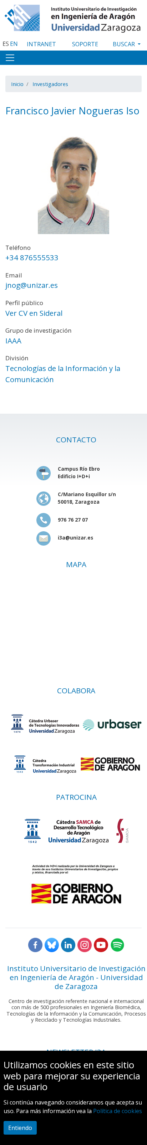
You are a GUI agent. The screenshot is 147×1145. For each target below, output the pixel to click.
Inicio (17, 83)
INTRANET (41, 44)
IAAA (13, 341)
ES (5, 44)
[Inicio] (73, 17)
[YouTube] (101, 944)
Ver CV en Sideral (33, 313)
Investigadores (50, 83)
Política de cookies (117, 1111)
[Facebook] (35, 944)
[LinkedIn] (68, 944)
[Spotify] (117, 944)
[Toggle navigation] (10, 58)
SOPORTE (85, 44)
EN (14, 44)
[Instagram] (84, 944)
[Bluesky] (52, 944)
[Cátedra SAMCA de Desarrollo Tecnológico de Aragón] (76, 831)
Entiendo (20, 1128)
